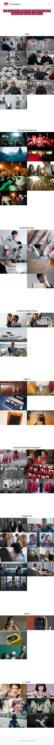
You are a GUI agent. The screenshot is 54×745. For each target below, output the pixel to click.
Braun (34, 13)
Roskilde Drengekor (17, 13)
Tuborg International (14, 11)
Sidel (5, 11)
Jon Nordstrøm (15, 4)
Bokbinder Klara (26, 11)
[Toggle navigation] (49, 4)
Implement (27, 13)
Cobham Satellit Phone (39, 11)
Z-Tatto (40, 13)
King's (48, 11)
